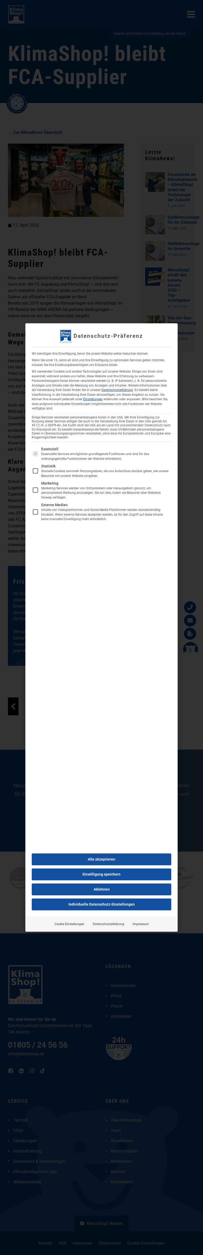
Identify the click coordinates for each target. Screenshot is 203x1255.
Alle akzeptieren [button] (101, 859)
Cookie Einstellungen (69, 924)
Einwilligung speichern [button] (101, 874)
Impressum (141, 924)
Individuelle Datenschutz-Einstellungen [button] (101, 904)
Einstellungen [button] (93, 399)
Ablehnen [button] (102, 889)
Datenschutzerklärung (117, 390)
